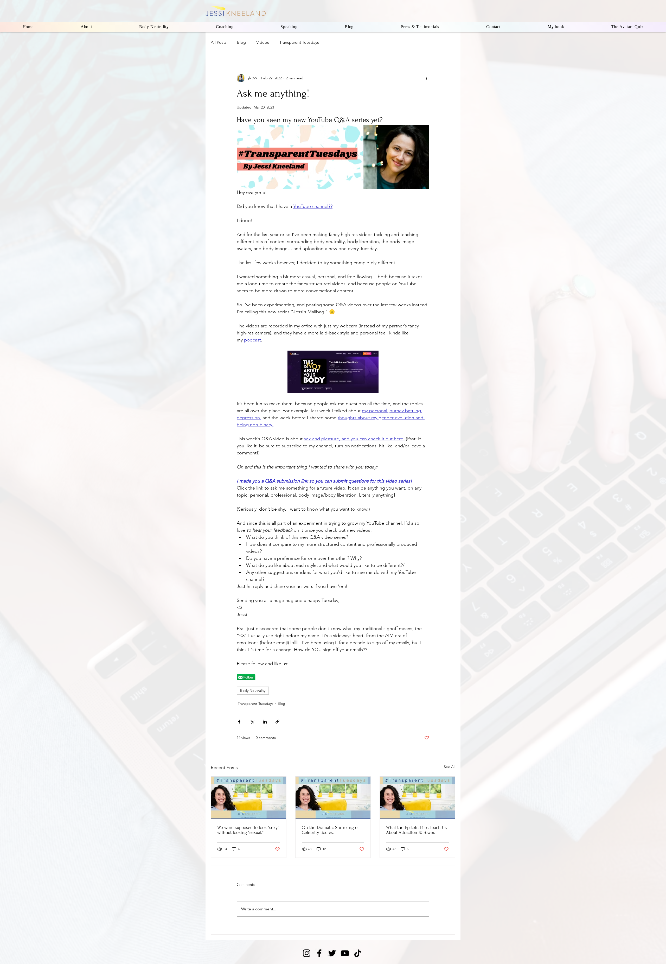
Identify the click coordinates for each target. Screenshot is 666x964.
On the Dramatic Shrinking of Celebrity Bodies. (330, 830)
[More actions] (426, 78)
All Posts (219, 42)
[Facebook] (319, 953)
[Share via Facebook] (239, 721)
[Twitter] (332, 953)
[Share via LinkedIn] (264, 721)
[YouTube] (345, 953)
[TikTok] (358, 953)
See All (449, 766)
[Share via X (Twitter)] (251, 721)
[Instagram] (307, 953)
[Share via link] (277, 721)
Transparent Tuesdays (299, 42)
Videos (262, 42)
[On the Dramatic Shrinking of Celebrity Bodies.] (333, 798)
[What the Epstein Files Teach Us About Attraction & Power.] (417, 798)
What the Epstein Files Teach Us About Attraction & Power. (416, 830)
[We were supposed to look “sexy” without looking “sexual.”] (248, 798)
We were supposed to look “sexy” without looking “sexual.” (248, 830)
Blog (241, 42)
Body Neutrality (252, 690)
